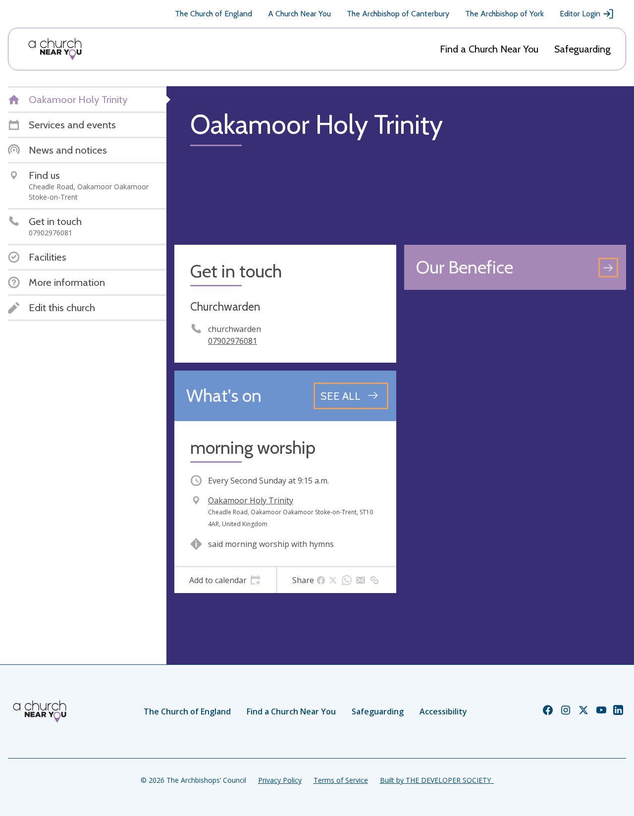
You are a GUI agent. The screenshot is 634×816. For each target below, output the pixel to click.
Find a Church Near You (489, 49)
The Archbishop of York (504, 13)
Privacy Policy (280, 780)
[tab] (225, 580)
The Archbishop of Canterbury (398, 13)
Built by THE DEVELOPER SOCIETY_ (437, 780)
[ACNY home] (55, 49)
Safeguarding (582, 49)
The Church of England (213, 13)
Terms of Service (341, 780)
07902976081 (232, 340)
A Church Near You (299, 13)
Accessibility (443, 711)
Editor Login (580, 13)
